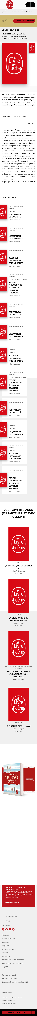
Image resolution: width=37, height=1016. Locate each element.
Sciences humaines (13, 11)
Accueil (4, 11)
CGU (3, 995)
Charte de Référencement (9, 1003)
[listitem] (3, 929)
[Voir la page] (18, 779)
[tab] (7, 116)
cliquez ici (17, 897)
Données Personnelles (8, 1000)
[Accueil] (10, 4)
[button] (24, 21)
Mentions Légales (7, 992)
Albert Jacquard (13, 33)
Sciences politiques (26, 11)
